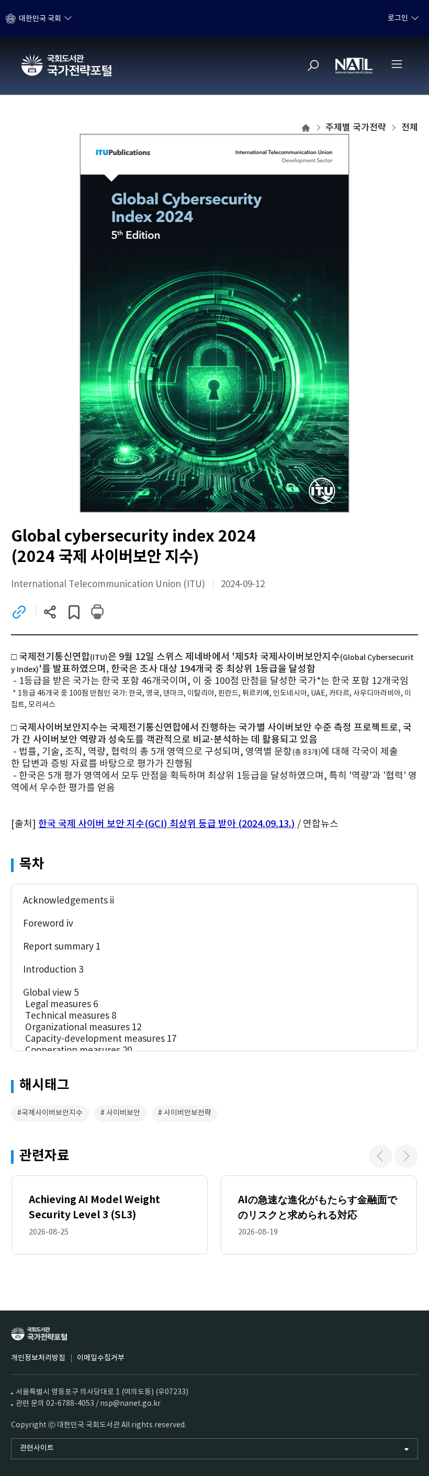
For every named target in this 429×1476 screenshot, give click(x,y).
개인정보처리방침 (38, 1358)
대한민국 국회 (40, 18)
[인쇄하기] (97, 611)
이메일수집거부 (101, 1358)
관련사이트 (37, 1448)
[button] (380, 1156)
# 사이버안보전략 (184, 1113)
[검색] (313, 65)
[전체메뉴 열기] (396, 63)
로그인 (398, 18)
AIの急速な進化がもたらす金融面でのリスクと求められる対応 (317, 1207)
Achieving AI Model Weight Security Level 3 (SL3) (94, 1207)
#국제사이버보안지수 (50, 1113)
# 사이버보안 (120, 1113)
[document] (214, 740)
